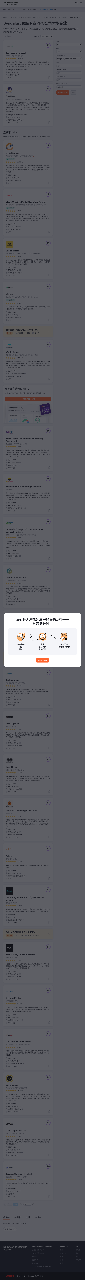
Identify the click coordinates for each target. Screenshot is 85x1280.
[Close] (78, 615)
